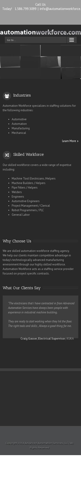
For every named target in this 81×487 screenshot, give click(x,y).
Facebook (41, 17)
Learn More (69, 141)
